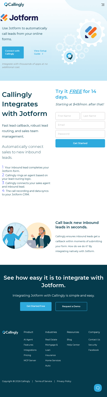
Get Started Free (36, 306)
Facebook (93, 350)
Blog (69, 339)
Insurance (50, 355)
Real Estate (51, 339)
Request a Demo (71, 306)
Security (92, 345)
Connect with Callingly (12, 52)
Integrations (30, 350)
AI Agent (28, 339)
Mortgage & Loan (51, 347)
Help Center (73, 345)
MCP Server (30, 360)
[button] (103, 5)
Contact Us (94, 339)
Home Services (53, 360)
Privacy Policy (64, 381)
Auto (47, 365)
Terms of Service (43, 381)
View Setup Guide (40, 52)
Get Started (80, 143)
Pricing (27, 355)
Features (28, 345)
